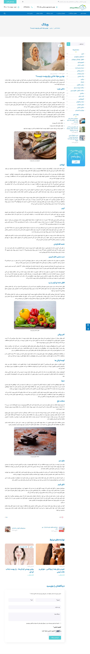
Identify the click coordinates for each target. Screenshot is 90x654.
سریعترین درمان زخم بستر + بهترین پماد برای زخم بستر (72, 120)
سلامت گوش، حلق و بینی (77, 91)
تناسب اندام (81, 65)
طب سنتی (81, 96)
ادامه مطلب (62, 575)
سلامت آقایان (80, 85)
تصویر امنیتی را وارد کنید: (48, 631)
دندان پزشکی (80, 71)
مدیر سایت (52, 73)
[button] (10, 2)
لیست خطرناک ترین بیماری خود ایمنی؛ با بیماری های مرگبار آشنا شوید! (73, 138)
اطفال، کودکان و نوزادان (78, 60)
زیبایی (51, 28)
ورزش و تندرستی (79, 110)
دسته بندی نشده (79, 68)
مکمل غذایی (80, 107)
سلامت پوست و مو (23, 547)
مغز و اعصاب (80, 105)
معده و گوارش (80, 102)
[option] (50, 560)
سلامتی (82, 93)
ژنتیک (82, 82)
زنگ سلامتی (81, 76)
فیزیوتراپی (81, 99)
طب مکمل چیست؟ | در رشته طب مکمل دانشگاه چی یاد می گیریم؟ (72, 128)
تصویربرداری (81, 62)
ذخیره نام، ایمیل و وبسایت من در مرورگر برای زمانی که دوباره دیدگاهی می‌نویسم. (42, 623)
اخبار (82, 54)
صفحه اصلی (57, 28)
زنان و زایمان (80, 74)
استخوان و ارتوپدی (79, 57)
